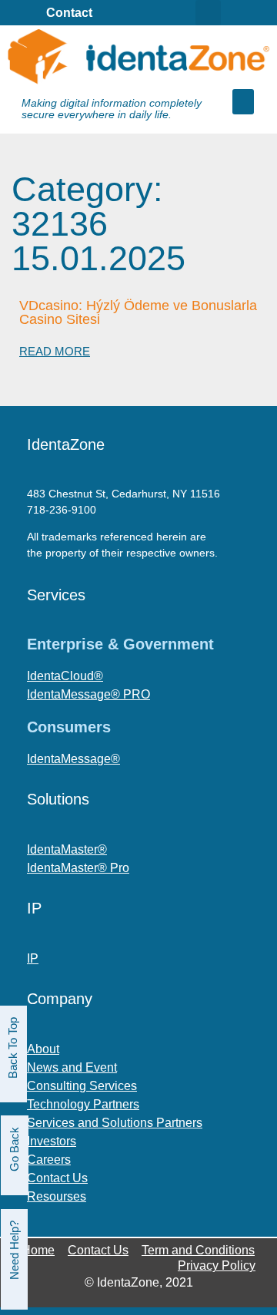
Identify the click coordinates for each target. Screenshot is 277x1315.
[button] (243, 101)
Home (38, 1250)
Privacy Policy (216, 1265)
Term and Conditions (198, 1250)
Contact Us (98, 1250)
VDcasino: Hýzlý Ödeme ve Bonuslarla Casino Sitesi (138, 312)
